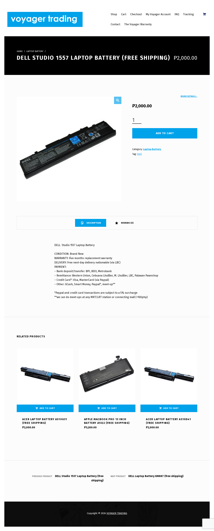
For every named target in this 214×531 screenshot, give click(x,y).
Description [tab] (93, 223)
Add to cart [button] (47, 408)
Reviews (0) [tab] (127, 223)
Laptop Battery (34, 51)
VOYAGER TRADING (116, 513)
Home (20, 51)
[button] (117, 100)
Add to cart (165, 133)
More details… (189, 96)
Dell (139, 154)
